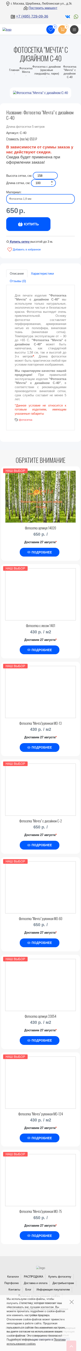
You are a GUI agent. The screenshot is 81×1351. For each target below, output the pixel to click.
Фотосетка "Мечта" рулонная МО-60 (40, 918)
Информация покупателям (53, 1289)
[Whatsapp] (75, 16)
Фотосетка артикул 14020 (40, 527)
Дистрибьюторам (63, 1283)
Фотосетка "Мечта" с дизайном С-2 (40, 820)
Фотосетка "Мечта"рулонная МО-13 (40, 723)
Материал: (13, 192)
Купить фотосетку (59, 1276)
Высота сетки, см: (19, 175)
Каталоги (13, 1276)
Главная (14, 70)
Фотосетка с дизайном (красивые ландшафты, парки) (46, 70)
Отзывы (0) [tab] (18, 281)
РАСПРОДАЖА (33, 1276)
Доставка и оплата (35, 1283)
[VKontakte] (67, 16)
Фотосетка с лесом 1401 (40, 625)
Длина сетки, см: (18, 183)
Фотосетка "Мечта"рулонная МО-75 (40, 1211)
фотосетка (25, 419)
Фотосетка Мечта (25, 70)
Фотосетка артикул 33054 (40, 1016)
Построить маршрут (43, 8)
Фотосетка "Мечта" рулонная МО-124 (40, 1113)
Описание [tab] (17, 273)
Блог (28, 1289)
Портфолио (11, 1283)
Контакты (14, 1289)
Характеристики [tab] (42, 273)
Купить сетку (19, 241)
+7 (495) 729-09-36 (32, 16)
